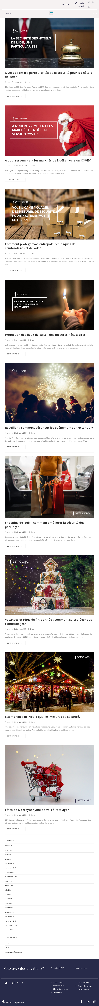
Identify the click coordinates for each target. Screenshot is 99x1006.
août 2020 (8, 881)
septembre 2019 (11, 925)
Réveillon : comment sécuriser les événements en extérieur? (49, 428)
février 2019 (9, 930)
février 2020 (9, 908)
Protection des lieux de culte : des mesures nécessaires (45, 335)
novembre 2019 (10, 921)
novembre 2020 (10, 868)
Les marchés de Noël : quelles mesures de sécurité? (42, 717)
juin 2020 (8, 890)
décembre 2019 (10, 916)
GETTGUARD (13, 982)
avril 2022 (8, 846)
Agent (7, 943)
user (8, 82)
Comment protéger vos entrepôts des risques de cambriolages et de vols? (40, 246)
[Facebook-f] (89, 2)
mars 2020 (8, 903)
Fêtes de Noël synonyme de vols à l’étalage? (37, 810)
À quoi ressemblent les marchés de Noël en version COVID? (48, 160)
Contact (65, 4)
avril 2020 (8, 899)
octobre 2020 (9, 872)
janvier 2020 (9, 912)
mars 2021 (8, 855)
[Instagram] (89, 6)
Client (29, 82)
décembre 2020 (10, 863)
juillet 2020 (9, 885)
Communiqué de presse (13, 952)
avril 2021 (8, 850)
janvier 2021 (9, 859)
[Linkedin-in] (93, 2)
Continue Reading (14, 96)
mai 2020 (8, 894)
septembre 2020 (11, 877)
